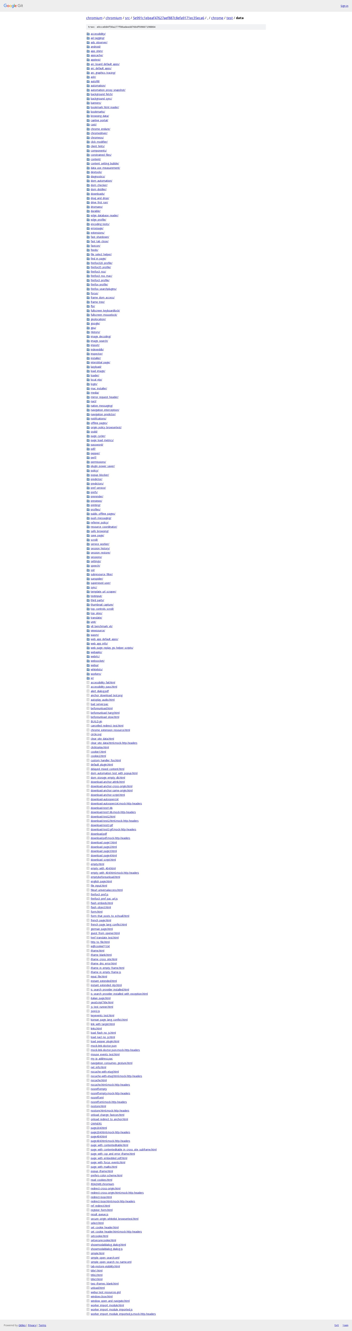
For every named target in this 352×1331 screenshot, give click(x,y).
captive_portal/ (99, 120)
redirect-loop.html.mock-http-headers (113, 1201)
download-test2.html (103, 816)
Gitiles (22, 1325)
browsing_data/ (100, 116)
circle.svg (96, 734)
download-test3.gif (102, 825)
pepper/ (95, 453)
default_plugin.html (102, 764)
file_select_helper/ (101, 254)
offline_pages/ (99, 423)
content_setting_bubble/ (105, 163)
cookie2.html (98, 756)
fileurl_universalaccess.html (107, 890)
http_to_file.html (100, 942)
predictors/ (97, 483)
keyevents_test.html (102, 1015)
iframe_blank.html (101, 955)
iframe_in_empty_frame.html (107, 968)
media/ (95, 392)
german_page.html (102, 929)
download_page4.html (104, 855)
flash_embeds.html (102, 903)
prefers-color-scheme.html (106, 1175)
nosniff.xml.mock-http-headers (109, 1102)
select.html (97, 1223)
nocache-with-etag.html (105, 1071)
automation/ (98, 85)
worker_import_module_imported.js (112, 1309)
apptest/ (96, 59)
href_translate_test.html (105, 937)
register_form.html (102, 1210)
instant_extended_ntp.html (106, 985)
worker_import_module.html (107, 1305)
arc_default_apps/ (101, 68)
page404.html (99, 1136)
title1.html (96, 1270)
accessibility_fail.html (103, 682)
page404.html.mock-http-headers (110, 1141)
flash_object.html (101, 907)
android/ (96, 46)
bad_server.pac (99, 704)
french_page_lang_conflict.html (109, 924)
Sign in (344, 6)
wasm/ (95, 635)
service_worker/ (100, 544)
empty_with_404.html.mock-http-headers (115, 872)
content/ (96, 159)
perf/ (93, 457)
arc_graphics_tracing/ (103, 72)
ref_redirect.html (100, 1205)
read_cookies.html (101, 1179)
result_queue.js (99, 1214)
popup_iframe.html (102, 1171)
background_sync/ (101, 98)
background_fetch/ (102, 94)
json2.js (95, 1011)
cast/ (94, 124)
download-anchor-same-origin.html (112, 790)
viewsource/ (98, 630)
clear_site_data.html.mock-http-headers (114, 743)
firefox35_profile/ (101, 267)
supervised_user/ (101, 583)
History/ (95, 332)
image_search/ (99, 341)
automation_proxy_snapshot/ (108, 90)
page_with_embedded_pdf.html (109, 1158)
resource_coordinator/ (104, 526)
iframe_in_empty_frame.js (106, 972)
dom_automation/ (101, 180)
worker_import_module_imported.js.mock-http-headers (123, 1314)
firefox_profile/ (99, 284)
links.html (96, 1028)
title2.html (96, 1275)
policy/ (94, 470)
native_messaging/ (102, 405)
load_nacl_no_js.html (103, 1037)
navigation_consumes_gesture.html (111, 1063)
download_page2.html (104, 847)
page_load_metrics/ (102, 440)
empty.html (97, 864)
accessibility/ (98, 33)
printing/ (95, 505)
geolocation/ (98, 319)
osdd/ (94, 431)
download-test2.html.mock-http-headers (115, 820)
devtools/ (96, 172)
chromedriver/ (99, 133)
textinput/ (96, 596)
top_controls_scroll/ (102, 608)
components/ (99, 150)
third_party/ (97, 600)
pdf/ (93, 449)
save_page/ (97, 535)
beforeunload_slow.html (105, 717)
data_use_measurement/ (105, 168)
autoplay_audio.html (103, 699)
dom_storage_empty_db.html (108, 777)
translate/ (96, 617)
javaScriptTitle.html (102, 1002)
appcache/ (97, 55)
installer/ (96, 358)
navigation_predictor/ (103, 414)
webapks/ (96, 652)
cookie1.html (98, 751)
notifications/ (98, 418)
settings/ (96, 561)
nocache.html (99, 1080)
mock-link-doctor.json (104, 1045)
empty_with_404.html (103, 868)
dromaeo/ (97, 206)
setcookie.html (99, 1236)
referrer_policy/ (100, 522)
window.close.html (102, 1296)
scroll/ (94, 539)
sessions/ (96, 557)
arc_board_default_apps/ (105, 64)
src (127, 18)
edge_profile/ (98, 219)
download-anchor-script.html (108, 795)
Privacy (32, 1325)
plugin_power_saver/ (103, 466)
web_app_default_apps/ (104, 639)
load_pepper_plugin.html (105, 1041)
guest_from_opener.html (105, 933)
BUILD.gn (96, 721)
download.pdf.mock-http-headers (110, 838)
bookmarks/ (98, 111)
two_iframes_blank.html (105, 1283)
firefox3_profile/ (100, 280)
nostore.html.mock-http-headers (110, 1110)
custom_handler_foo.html (106, 760)
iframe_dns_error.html (104, 963)
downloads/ (98, 193)
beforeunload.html (102, 708)
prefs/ (94, 492)
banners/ (96, 103)
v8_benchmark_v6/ (102, 626)
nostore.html (98, 1106)
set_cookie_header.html (105, 1227)
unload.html (98, 1287)
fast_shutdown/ (100, 237)
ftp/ (93, 306)
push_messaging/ (101, 518)
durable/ (95, 211)
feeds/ (94, 250)
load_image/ (98, 371)
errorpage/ (97, 228)
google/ (95, 323)
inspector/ (97, 353)
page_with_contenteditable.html (109, 1145)
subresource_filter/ (102, 574)
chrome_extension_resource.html (110, 730)
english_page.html (101, 881)
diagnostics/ (98, 176)
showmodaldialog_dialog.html (108, 1244)
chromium (94, 18)
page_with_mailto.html (104, 1166)
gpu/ (93, 327)
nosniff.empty (99, 1089)
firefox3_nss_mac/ (101, 276)
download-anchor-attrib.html (108, 782)
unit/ (93, 622)
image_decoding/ (101, 336)
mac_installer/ (99, 388)
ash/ (93, 77)
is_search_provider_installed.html (110, 989)
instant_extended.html (104, 981)
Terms (42, 1325)
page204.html (99, 1128)
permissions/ (98, 462)
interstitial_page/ (100, 362)
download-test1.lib (102, 808)
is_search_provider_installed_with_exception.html (119, 993)
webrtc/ (95, 656)
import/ (95, 345)
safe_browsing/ (100, 531)
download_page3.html (104, 851)
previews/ (96, 500)
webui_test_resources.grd (106, 1292)
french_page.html (101, 920)
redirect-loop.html (101, 1197)
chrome (217, 18)
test (229, 18)
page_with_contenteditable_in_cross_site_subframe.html (124, 1149)
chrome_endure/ (100, 129)
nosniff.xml (97, 1097)
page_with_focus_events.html (108, 1162)
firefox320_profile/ (101, 263)
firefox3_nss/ (98, 271)
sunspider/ (97, 578)
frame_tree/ (98, 302)
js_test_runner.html (102, 1006)
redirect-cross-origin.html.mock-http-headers (117, 1192)
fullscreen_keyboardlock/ (105, 310)
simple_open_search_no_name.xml (111, 1262)
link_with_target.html (103, 1024)
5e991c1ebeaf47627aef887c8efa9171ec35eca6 (168, 18)
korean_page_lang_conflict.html (109, 1019)
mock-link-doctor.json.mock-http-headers (115, 1050)
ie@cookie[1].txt (100, 946)
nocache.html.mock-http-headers (110, 1084)
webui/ (95, 665)
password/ (97, 444)
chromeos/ (97, 137)
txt (336, 1325)
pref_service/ (98, 487)
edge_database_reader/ (104, 215)
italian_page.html (101, 998)
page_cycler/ (98, 436)
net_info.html (98, 1067)
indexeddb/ (97, 349)
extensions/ (97, 232)
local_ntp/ (96, 379)
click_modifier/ (99, 141)
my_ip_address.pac (102, 1058)
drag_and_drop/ (100, 198)
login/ (94, 384)
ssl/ (93, 570)
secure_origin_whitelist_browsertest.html (114, 1218)
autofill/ (95, 81)
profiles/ (95, 509)
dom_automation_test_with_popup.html (114, 773)
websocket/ (97, 660)
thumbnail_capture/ (102, 604)
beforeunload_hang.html (105, 712)
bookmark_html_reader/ (105, 107)
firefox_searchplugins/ (104, 289)
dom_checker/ (99, 185)
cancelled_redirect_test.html (107, 725)
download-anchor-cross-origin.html (111, 786)
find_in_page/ (98, 258)
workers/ (96, 674)
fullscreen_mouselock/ (104, 314)
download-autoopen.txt (105, 799)
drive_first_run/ (99, 202)
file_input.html (99, 885)
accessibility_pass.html (104, 686)
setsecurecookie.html (103, 1240)
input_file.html (99, 976)
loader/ (95, 375)
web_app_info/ (99, 643)
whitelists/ (97, 669)
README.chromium (102, 1184)
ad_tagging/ (97, 38)
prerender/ (97, 496)
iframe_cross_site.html (104, 959)
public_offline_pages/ (103, 513)
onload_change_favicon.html (107, 1114)
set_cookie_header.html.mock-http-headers (116, 1231)
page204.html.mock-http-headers (110, 1132)
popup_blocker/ (100, 475)
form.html (96, 911)
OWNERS (96, 1123)
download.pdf (99, 833)
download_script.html (103, 859)
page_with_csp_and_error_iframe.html (113, 1153)
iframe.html (97, 950)
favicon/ (95, 245)
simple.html (97, 1253)
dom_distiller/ (99, 189)
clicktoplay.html (100, 747)
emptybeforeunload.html (105, 877)
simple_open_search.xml (105, 1257)
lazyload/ (96, 366)
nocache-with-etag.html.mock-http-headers (116, 1076)
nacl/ (93, 401)
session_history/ (100, 548)
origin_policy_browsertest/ (106, 427)
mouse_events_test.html (105, 1054)
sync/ (94, 587)
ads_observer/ (99, 42)
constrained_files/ (101, 154)
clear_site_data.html (102, 738)
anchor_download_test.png (106, 695)
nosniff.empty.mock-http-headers (110, 1093)
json (345, 1325)
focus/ (94, 293)
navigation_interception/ (105, 410)
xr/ (92, 678)
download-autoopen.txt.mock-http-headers (116, 803)
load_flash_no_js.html (103, 1032)
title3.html (96, 1279)
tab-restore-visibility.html (105, 1266)
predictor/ (96, 479)
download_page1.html (104, 842)
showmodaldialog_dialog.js (107, 1249)
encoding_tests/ (100, 224)
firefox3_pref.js (99, 894)
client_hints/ (98, 146)
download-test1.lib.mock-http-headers (113, 812)
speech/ (95, 565)
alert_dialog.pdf (100, 691)
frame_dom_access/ (103, 297)
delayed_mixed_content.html (107, 769)
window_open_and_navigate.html (110, 1301)
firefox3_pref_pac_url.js (104, 898)
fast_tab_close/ (100, 241)
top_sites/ (96, 613)
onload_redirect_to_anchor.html (109, 1119)
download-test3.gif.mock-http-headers (113, 829)
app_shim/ (97, 51)
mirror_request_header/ (104, 397)
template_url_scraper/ (103, 591)
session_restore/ (100, 552)
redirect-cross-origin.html (105, 1188)
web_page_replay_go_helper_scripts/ (112, 647)
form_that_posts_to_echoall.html (110, 916)
